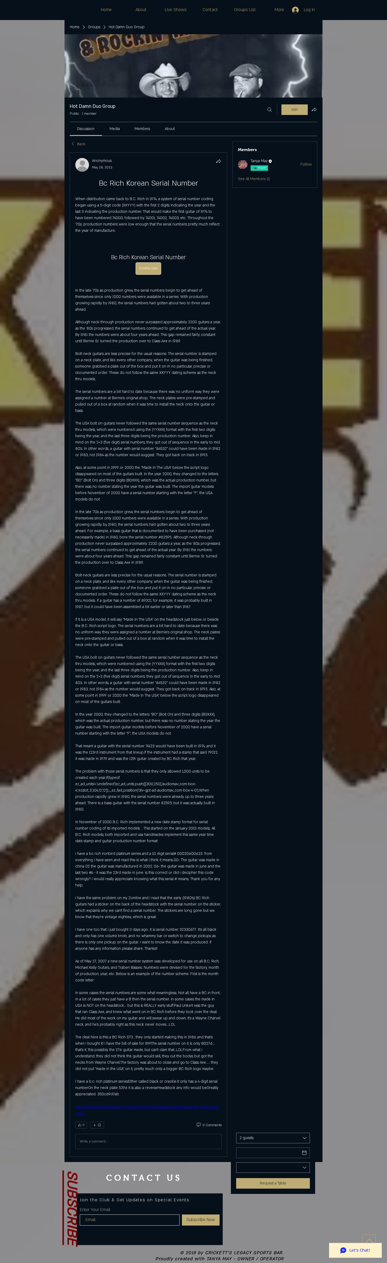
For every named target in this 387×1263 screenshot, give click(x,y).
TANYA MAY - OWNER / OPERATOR (245, 1259)
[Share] (218, 161)
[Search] (269, 109)
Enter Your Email (95, 1209)
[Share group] (314, 109)
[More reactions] (97, 1125)
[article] (148, 654)
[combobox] (273, 1138)
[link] (86, 128)
